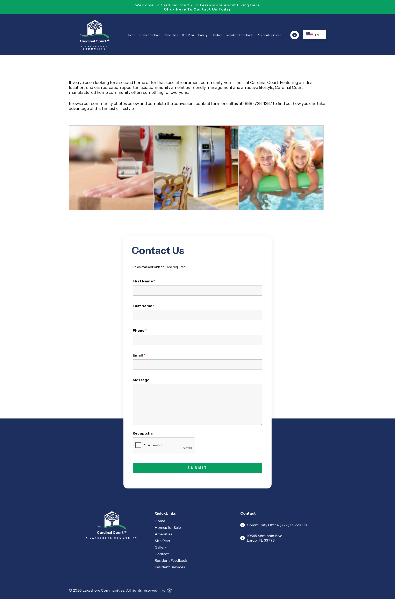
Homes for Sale (149, 35)
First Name (144, 281)
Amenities (171, 35)
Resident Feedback (240, 35)
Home (131, 35)
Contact (216, 35)
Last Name (144, 306)
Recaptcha (143, 433)
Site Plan (188, 35)
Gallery (202, 35)
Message (141, 380)
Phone (140, 330)
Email (139, 355)
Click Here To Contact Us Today (197, 9)
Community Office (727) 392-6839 (277, 525)
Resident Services (269, 35)
